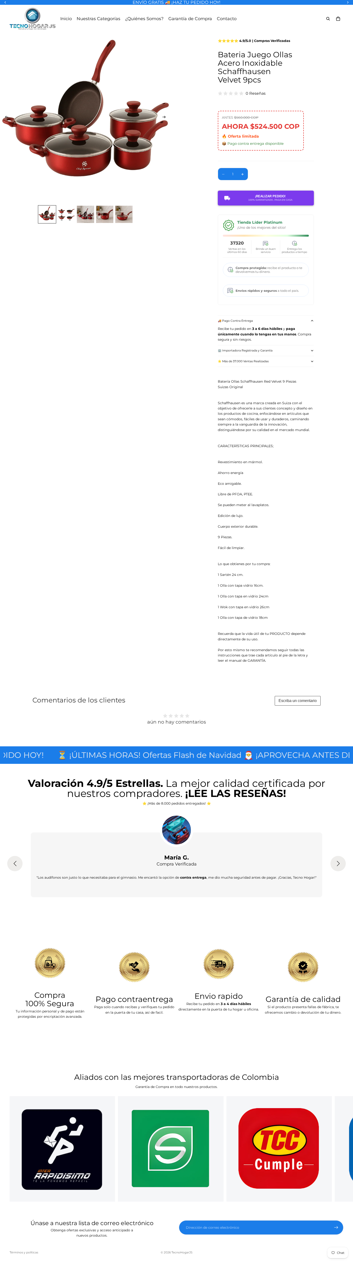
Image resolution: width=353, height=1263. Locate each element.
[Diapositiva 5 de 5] (124, 214)
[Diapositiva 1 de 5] (47, 214)
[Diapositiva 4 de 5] (104, 214)
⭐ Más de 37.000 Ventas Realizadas (243, 361)
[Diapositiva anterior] (5, 117)
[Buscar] (328, 18)
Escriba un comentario (298, 701)
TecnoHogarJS (181, 1252)
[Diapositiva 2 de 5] (66, 214)
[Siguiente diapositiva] (165, 117)
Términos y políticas (24, 1252)
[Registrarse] (336, 1227)
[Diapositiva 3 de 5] (85, 214)
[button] (15, 863)
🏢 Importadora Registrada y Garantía (245, 350)
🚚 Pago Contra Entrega (235, 320)
